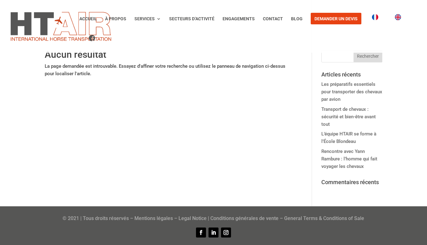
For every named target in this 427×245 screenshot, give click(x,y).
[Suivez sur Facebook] (201, 233)
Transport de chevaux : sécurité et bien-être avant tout (348, 116)
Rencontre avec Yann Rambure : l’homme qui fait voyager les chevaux (349, 159)
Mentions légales (153, 218)
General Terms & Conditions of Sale (324, 218)
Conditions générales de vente (244, 218)
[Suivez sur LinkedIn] (213, 233)
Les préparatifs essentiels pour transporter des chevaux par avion (351, 91)
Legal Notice (192, 218)
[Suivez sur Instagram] (226, 233)
